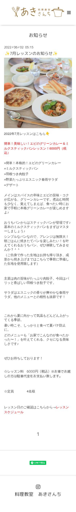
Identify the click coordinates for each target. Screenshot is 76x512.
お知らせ (38, 35)
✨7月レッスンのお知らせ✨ (31, 53)
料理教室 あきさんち (38, 494)
